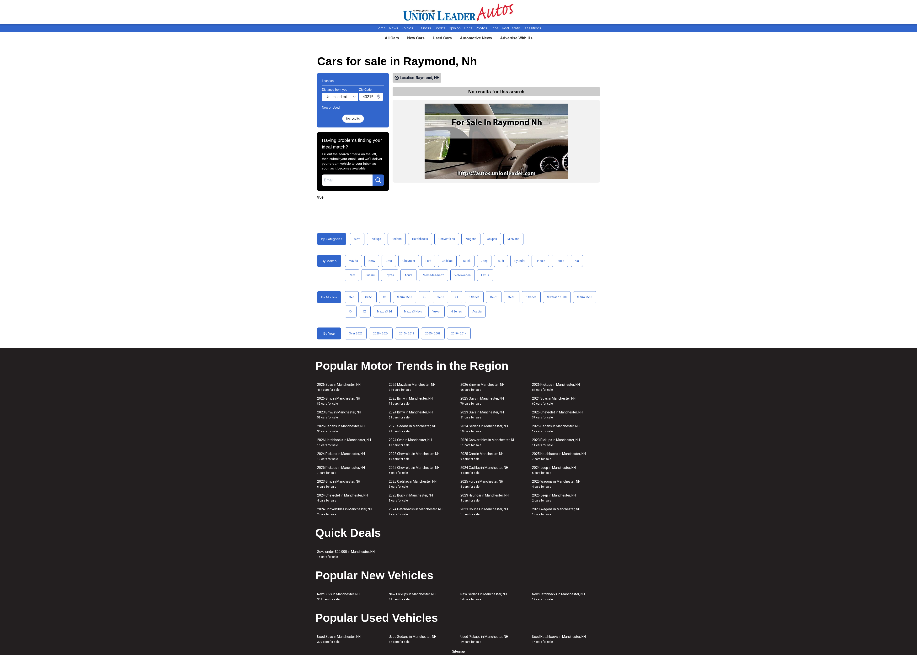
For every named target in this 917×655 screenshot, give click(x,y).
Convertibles (446, 239)
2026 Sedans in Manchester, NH (341, 428)
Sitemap (458, 651)
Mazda (353, 261)
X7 (365, 311)
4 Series (456, 311)
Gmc (389, 261)
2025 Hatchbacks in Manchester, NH (559, 456)
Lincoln (540, 261)
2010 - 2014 (459, 333)
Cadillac (447, 261)
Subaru (370, 275)
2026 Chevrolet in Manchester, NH (557, 414)
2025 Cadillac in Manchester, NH (413, 484)
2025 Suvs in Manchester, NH (482, 400)
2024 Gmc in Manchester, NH (410, 442)
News (393, 28)
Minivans (513, 239)
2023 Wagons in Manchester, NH (556, 511)
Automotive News (476, 38)
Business (424, 28)
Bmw (371, 261)
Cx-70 (493, 297)
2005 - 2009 (433, 333)
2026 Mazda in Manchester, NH (412, 387)
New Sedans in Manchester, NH (483, 596)
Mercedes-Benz (433, 275)
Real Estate (511, 28)
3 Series (474, 297)
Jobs (495, 28)
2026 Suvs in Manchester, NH (339, 387)
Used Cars (442, 38)
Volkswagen (462, 275)
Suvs (357, 239)
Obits (468, 28)
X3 (385, 297)
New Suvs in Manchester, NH (338, 596)
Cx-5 (352, 297)
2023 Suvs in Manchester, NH (482, 414)
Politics (407, 28)
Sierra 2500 (584, 297)
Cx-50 (369, 297)
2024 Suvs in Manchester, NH (554, 400)
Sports (440, 28)
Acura (408, 275)
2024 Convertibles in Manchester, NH (344, 511)
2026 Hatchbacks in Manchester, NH (344, 442)
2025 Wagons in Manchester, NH (556, 484)
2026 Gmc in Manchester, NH (338, 400)
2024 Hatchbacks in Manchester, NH (416, 511)
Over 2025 (356, 333)
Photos (482, 28)
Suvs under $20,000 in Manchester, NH (346, 554)
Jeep (484, 261)
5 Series (531, 297)
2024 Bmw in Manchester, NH (411, 414)
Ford (428, 261)
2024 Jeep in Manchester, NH (554, 470)
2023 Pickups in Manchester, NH (556, 442)
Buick (466, 261)
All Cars (392, 38)
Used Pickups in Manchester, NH (484, 639)
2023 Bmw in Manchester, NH (339, 414)
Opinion (455, 28)
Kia (577, 261)
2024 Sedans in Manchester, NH (484, 428)
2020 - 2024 (381, 333)
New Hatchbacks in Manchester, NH (558, 596)
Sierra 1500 (404, 297)
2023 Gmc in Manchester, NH (338, 484)
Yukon (436, 311)
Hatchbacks (420, 239)
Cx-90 (511, 297)
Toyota (389, 275)
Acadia (477, 311)
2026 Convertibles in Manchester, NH (487, 442)
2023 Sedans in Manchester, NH (412, 428)
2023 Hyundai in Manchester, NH (484, 497)
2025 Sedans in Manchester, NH (556, 428)
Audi (501, 261)
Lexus (485, 275)
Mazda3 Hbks (413, 311)
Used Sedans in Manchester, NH (412, 639)
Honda (560, 261)
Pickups (376, 239)
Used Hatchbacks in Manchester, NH (559, 639)
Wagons (470, 239)
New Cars (416, 38)
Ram (352, 275)
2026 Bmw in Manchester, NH (482, 387)
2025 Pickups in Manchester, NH (341, 470)
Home (381, 28)
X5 (424, 297)
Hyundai (519, 261)
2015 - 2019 (407, 333)
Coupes (492, 239)
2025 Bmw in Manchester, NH (411, 400)
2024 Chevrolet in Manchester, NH (342, 497)
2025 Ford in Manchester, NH (481, 484)
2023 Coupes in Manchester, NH (484, 511)
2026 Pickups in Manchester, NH (556, 387)
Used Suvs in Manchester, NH (339, 639)
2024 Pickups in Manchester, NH (341, 456)
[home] (458, 12)
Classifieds (532, 28)
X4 (350, 311)
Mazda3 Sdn (385, 311)
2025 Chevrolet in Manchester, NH (414, 470)
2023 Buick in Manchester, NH (411, 497)
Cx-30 (440, 297)
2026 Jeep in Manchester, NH (554, 497)
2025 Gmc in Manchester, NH (481, 456)
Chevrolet (408, 261)
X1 (456, 297)
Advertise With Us (516, 38)
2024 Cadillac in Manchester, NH (484, 470)
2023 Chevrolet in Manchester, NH (414, 456)
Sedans (397, 239)
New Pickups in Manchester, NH (412, 596)
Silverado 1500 (557, 297)
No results (353, 118)
